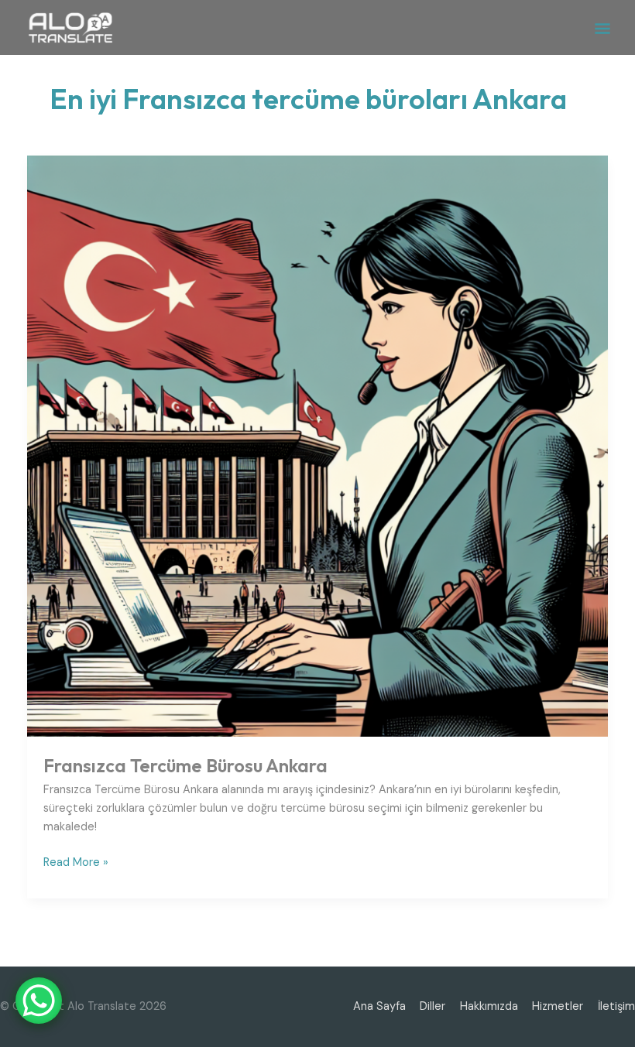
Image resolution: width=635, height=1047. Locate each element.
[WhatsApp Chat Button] (38, 1000)
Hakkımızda (489, 1006)
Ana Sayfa (379, 1006)
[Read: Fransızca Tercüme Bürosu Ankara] (318, 445)
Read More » (75, 862)
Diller (432, 1006)
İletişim (616, 1006)
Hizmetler (557, 1006)
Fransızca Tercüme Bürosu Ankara (185, 765)
